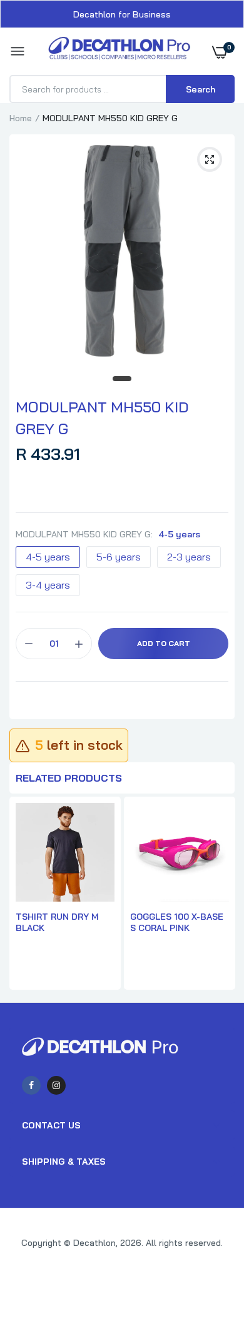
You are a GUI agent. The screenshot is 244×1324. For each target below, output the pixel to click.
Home (20, 118)
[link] (209, 1246)
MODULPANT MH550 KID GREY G (102, 417)
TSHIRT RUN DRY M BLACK (57, 922)
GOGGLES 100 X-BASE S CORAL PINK (176, 922)
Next (219, 894)
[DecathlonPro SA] (119, 51)
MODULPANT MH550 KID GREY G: (108, 534)
